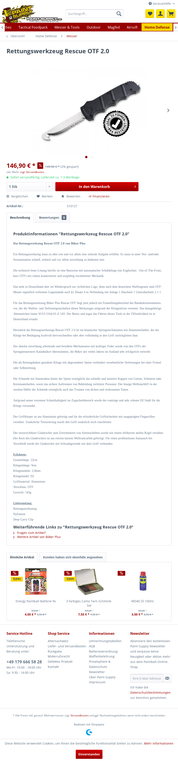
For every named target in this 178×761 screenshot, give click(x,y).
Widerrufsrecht (59, 656)
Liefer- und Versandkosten (67, 646)
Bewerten (73, 196)
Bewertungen (52, 217)
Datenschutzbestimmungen (150, 692)
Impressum (97, 682)
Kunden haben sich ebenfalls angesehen (73, 557)
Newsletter (97, 672)
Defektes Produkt (60, 661)
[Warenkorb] (171, 13)
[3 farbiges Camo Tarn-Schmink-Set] (89, 582)
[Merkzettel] (149, 13)
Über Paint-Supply (102, 677)
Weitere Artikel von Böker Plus (38, 537)
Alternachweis (58, 641)
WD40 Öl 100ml (142, 601)
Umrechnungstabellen (105, 641)
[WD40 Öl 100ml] (142, 582)
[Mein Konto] (160, 13)
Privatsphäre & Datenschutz (99, 664)
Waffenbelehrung (102, 656)
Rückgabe (55, 651)
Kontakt (53, 667)
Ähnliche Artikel (22, 557)
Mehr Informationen (158, 743)
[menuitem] (95, 13)
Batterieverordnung (103, 651)
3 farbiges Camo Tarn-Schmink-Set (89, 603)
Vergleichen (19, 196)
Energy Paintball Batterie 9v (36, 601)
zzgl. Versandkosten (32, 172)
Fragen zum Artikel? (31, 533)
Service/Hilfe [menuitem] (162, 4)
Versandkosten (80, 715)
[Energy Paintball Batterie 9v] (35, 582)
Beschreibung (20, 217)
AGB (92, 646)
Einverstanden (89, 754)
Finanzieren (101, 196)
